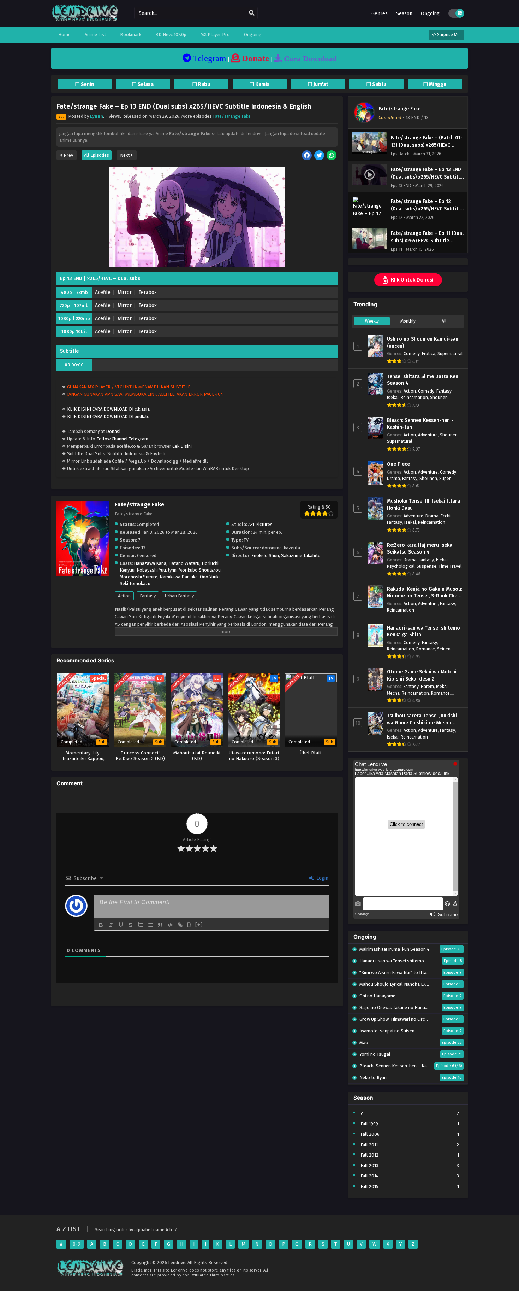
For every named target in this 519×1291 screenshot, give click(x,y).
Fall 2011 (369, 1144)
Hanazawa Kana (150, 563)
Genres (379, 14)
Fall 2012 (369, 1155)
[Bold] (101, 925)
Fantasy (148, 595)
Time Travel (450, 566)
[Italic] (111, 925)
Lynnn (96, 116)
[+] (199, 924)
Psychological (400, 566)
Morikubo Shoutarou (200, 570)
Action (124, 595)
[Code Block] (170, 925)
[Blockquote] (160, 925)
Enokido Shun (265, 555)
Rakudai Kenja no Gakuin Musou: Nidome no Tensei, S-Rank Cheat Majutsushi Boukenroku (424, 593)
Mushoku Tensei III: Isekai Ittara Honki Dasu (423, 504)
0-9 (76, 1244)
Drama (393, 478)
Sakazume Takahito (301, 555)
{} (189, 924)
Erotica (428, 353)
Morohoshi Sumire (138, 576)
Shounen (439, 397)
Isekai (393, 397)
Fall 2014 (369, 1176)
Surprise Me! (448, 34)
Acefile (103, 292)
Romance (425, 649)
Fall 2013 (369, 1165)
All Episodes (96, 155)
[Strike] (131, 925)
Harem (427, 686)
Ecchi (446, 516)
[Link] (180, 925)
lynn (172, 570)
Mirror (125, 292)
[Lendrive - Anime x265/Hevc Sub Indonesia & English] (85, 20)
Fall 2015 (369, 1186)
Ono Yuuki (210, 576)
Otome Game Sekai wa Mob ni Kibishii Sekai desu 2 (422, 675)
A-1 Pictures (260, 524)
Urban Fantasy (179, 595)
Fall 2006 (370, 1134)
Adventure (428, 435)
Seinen (444, 649)
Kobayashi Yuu (151, 570)
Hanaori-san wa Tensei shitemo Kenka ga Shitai (423, 631)
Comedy (412, 353)
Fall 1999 (369, 1124)
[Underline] (121, 925)
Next (125, 155)
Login (321, 878)
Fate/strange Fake (232, 116)
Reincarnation (414, 397)
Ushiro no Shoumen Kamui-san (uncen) (422, 342)
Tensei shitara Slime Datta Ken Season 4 (422, 380)
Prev (67, 155)
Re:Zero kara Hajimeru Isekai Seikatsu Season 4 (420, 548)
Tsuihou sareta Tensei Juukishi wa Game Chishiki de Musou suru (422, 719)
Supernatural (450, 353)
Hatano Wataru (183, 563)
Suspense (426, 566)
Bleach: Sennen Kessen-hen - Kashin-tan (420, 423)
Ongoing (430, 14)
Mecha (393, 693)
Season (404, 14)
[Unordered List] (150, 925)
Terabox (148, 292)
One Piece (398, 464)
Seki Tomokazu (135, 583)
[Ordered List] (140, 925)
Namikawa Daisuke (179, 576)
